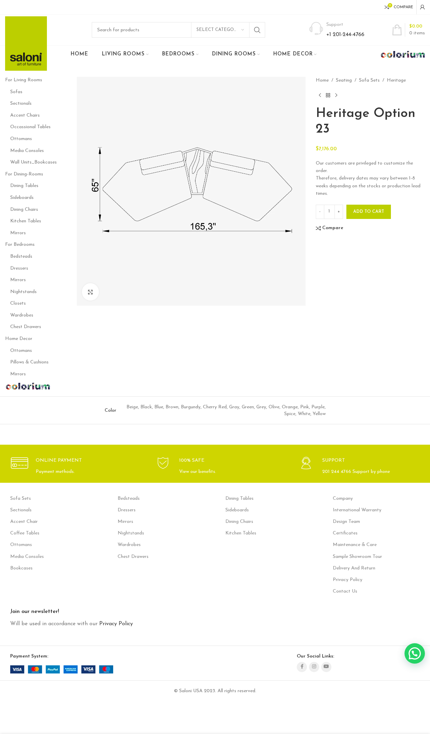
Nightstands (23, 291)
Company (343, 498)
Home (322, 80)
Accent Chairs (25, 115)
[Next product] (336, 95)
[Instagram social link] (314, 667)
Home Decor (18, 338)
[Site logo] (26, 43)
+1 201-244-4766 (345, 34)
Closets (18, 303)
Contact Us (345, 591)
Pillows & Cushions (29, 362)
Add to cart (368, 211)
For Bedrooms (20, 244)
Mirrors (18, 233)
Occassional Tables (30, 127)
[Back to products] (328, 95)
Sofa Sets (369, 80)
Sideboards (22, 197)
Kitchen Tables (25, 221)
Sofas (16, 92)
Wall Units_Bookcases (33, 162)
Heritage (396, 80)
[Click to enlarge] (90, 291)
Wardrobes (21, 315)
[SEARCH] (257, 30)
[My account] (422, 7)
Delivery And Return (354, 568)
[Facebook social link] (302, 667)
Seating (344, 80)
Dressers (19, 268)
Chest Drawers (25, 326)
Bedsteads (21, 256)
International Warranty (357, 510)
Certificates (345, 533)
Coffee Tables (24, 533)
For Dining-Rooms (24, 174)
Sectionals (21, 103)
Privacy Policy (347, 579)
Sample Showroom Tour (357, 556)
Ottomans (21, 138)
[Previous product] (320, 95)
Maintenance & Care (355, 544)
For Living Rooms (23, 80)
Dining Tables (24, 185)
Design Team (346, 521)
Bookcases (21, 568)
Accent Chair (24, 521)
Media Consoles (27, 150)
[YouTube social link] (326, 667)
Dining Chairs (24, 209)
